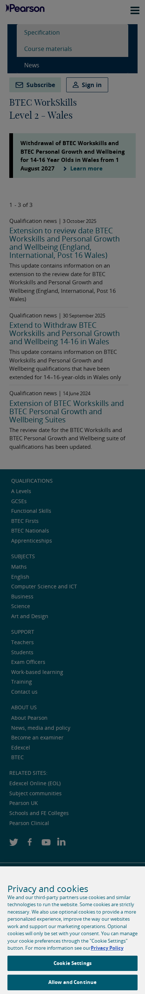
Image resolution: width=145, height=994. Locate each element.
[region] (72, 930)
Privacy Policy (107, 948)
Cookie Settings (72, 963)
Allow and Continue (72, 982)
